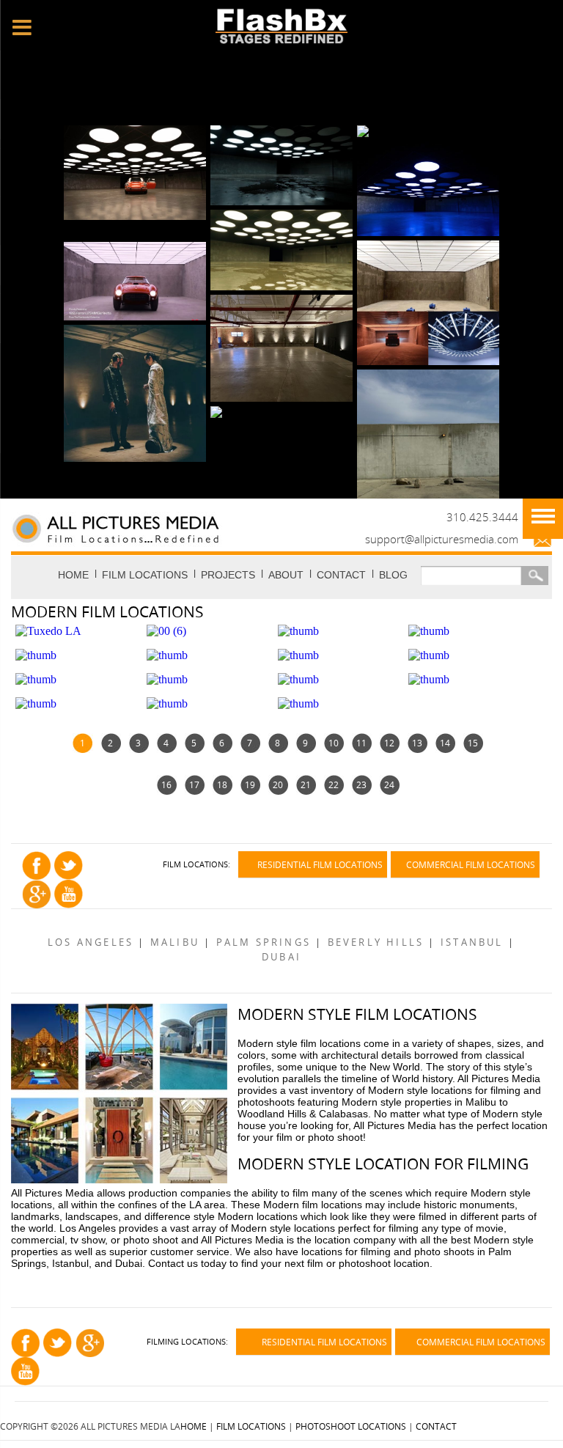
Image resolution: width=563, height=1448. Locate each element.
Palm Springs (263, 942)
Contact (341, 575)
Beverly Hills (376, 942)
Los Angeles (90, 942)
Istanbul (472, 942)
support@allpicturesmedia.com (441, 539)
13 (417, 743)
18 (222, 784)
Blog (393, 575)
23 (361, 784)
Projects (228, 575)
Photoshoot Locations (350, 1426)
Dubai (281, 957)
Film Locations (145, 575)
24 (389, 784)
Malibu (174, 942)
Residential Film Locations (320, 864)
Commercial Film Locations (470, 864)
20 (278, 784)
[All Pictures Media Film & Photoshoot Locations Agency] (162, 527)
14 (445, 743)
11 (361, 743)
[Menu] (543, 519)
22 (333, 784)
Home (73, 575)
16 (166, 784)
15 (473, 743)
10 (333, 743)
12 (389, 743)
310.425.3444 (482, 517)
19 (250, 784)
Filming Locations (186, 1341)
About (285, 575)
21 (306, 784)
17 (194, 784)
